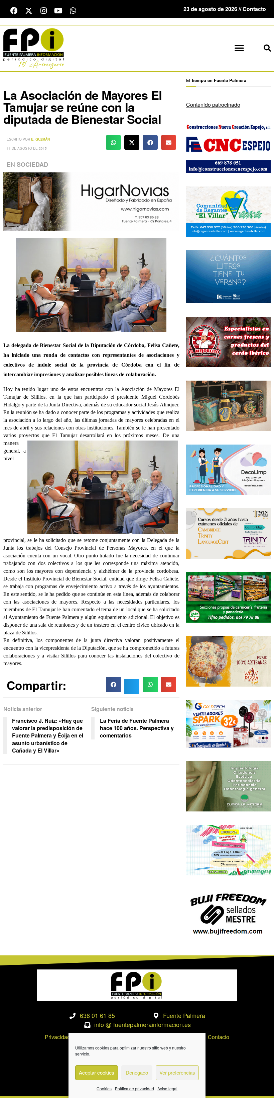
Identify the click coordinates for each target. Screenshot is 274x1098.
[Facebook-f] (14, 10)
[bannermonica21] (228, 469)
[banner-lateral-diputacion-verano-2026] (228, 276)
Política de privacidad (134, 1088)
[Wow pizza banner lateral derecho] (228, 660)
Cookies (104, 1088)
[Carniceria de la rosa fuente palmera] (228, 341)
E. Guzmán (40, 139)
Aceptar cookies (96, 1072)
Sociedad (32, 164)
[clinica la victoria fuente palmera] (228, 785)
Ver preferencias (177, 1072)
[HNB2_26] (91, 201)
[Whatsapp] (72, 10)
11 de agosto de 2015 (27, 148)
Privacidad (57, 1037)
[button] (239, 48)
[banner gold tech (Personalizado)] (228, 723)
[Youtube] (58, 10)
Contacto (218, 1037)
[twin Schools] (228, 533)
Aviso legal (167, 1088)
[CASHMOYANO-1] (228, 597)
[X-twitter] (28, 10)
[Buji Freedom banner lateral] (228, 913)
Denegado (137, 1072)
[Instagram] (43, 10)
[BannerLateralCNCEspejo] (228, 147)
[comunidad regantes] (228, 211)
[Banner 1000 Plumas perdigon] (228, 405)
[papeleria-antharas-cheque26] (228, 849)
